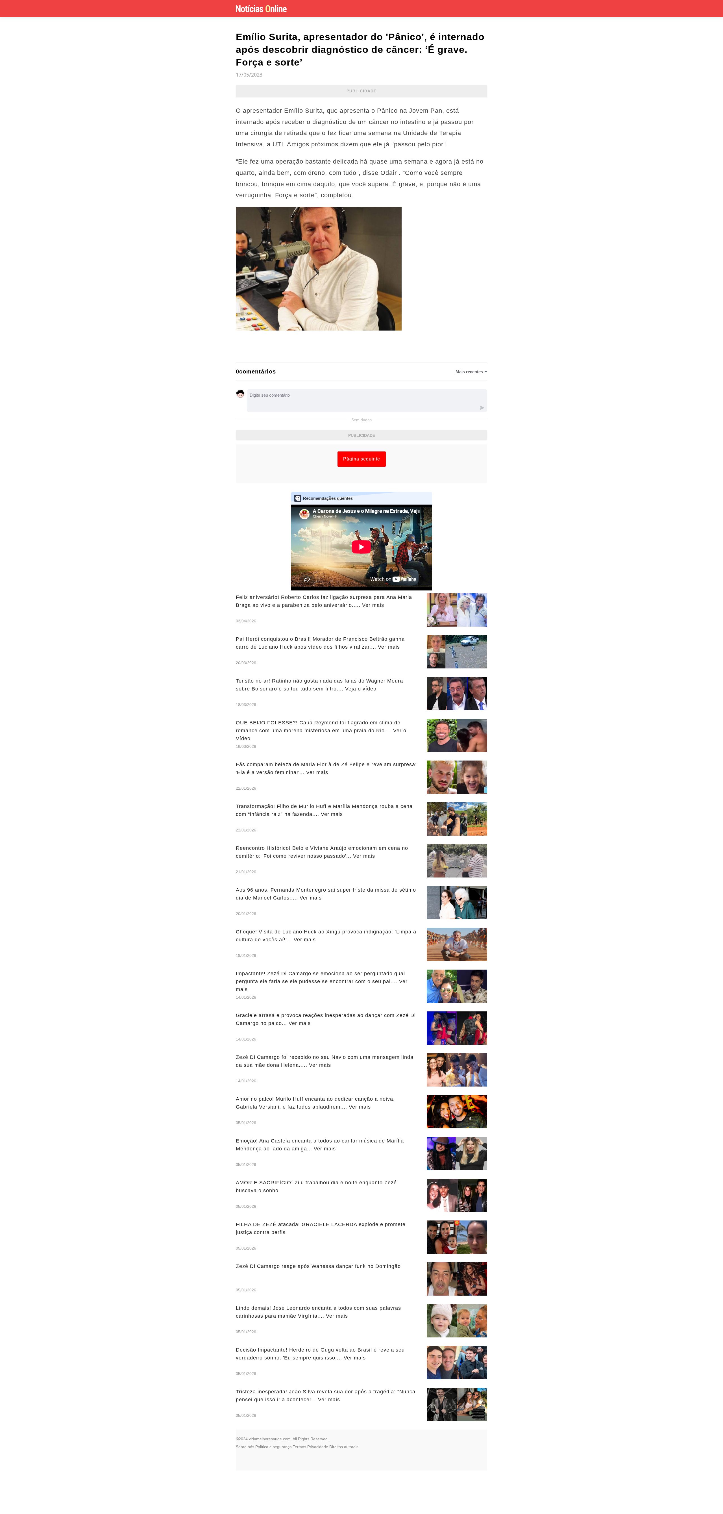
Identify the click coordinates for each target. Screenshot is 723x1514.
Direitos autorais (343, 1447)
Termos (299, 1447)
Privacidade (317, 1447)
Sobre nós (245, 1447)
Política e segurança (273, 1447)
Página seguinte (361, 459)
